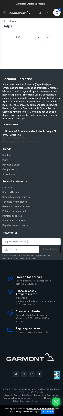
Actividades (8, 174)
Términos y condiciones (14, 201)
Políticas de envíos (12, 216)
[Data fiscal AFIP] (57, 375)
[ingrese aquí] (37, 398)
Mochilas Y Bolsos (11, 164)
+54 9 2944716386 (15, 138)
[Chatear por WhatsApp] (56, 401)
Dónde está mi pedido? (14, 220)
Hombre (6, 155)
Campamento (9, 169)
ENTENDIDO (47, 412)
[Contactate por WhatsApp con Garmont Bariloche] (24, 374)
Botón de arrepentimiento (16, 197)
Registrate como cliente (15, 225)
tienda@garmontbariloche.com (21, 141)
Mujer (5, 160)
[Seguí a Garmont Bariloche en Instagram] (32, 374)
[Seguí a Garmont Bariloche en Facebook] (39, 374)
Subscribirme (50, 249)
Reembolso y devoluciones (16, 206)
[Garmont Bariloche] (19, 12)
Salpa (13, 21)
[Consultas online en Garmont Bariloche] (16, 374)
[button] (39, 12)
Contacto (7, 187)
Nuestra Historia (10, 192)
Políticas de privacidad (14, 211)
